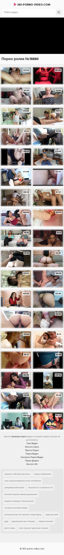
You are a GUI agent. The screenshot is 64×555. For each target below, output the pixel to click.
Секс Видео (32, 443)
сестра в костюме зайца (15, 508)
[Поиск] (59, 12)
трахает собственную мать (17, 474)
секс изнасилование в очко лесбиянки (22, 480)
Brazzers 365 (32, 464)
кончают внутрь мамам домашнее (20, 494)
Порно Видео (32, 453)
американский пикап (14, 487)
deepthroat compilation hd (40, 487)
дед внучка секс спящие (23, 521)
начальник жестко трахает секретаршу (23, 514)
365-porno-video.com (33, 4)
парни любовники (42, 474)
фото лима (9, 528)
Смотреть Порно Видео (32, 457)
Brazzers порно (32, 447)
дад (6, 521)
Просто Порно (32, 450)
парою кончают (46, 521)
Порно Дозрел (32, 460)
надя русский (51, 514)
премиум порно (18, 436)
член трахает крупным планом (33, 528)
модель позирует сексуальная (19, 501)
